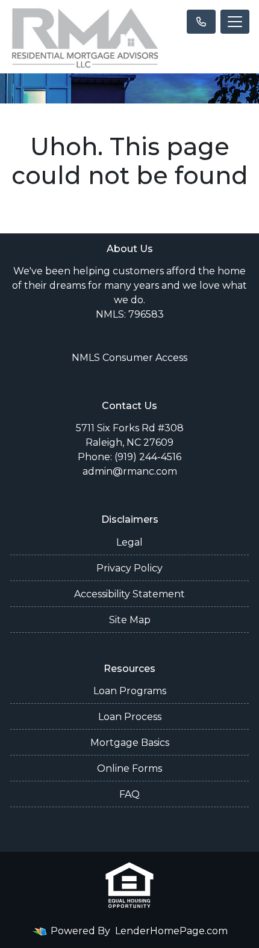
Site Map (130, 620)
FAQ (129, 794)
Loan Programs (129, 691)
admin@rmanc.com (130, 471)
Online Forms (129, 768)
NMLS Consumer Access (129, 357)
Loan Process (129, 716)
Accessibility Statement (129, 594)
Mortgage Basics (129, 742)
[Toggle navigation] (234, 22)
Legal (129, 542)
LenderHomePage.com (171, 931)
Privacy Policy (129, 568)
